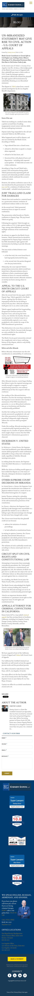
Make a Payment (17, 959)
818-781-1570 (18, 15)
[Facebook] (9, 975)
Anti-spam (24, 992)
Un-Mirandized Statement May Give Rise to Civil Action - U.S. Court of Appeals (17, 42)
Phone (4, 744)
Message (5, 756)
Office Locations (11, 929)
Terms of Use (10, 992)
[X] (14, 975)
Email (4, 750)
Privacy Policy (17, 992)
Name (4, 738)
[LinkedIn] (19, 975)
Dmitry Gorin (11, 52)
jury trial (4, 187)
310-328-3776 (6, 950)
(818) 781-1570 (7, 922)
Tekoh (14, 86)
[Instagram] (25, 975)
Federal (18, 655)
